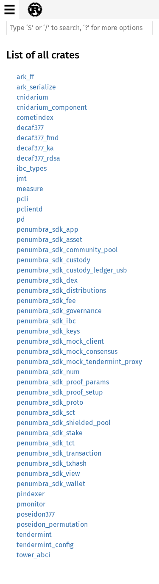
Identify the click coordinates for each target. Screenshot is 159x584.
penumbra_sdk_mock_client (60, 341)
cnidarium (32, 97)
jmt (22, 179)
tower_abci (33, 555)
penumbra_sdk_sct (46, 413)
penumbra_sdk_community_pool (67, 250)
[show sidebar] (9, 9)
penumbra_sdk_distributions (61, 290)
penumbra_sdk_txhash (51, 463)
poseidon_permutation (52, 524)
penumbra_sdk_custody (53, 260)
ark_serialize (36, 87)
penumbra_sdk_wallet (51, 484)
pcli (22, 199)
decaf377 (30, 128)
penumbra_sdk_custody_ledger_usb (72, 270)
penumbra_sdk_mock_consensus (67, 352)
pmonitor (31, 504)
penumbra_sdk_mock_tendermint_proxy (79, 362)
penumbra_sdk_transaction (59, 453)
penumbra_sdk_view (48, 474)
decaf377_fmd (38, 138)
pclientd (30, 209)
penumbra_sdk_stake (50, 433)
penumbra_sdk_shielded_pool (64, 423)
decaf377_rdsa (38, 158)
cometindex (35, 118)
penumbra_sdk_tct (46, 443)
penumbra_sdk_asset (49, 240)
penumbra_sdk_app (47, 229)
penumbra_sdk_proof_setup (60, 392)
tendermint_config (45, 545)
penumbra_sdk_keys (48, 331)
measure (30, 189)
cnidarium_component (52, 107)
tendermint (34, 535)
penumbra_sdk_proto (50, 402)
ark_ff (25, 77)
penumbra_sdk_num (48, 372)
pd (21, 219)
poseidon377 (36, 514)
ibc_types (32, 168)
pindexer (31, 494)
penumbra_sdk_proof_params (63, 382)
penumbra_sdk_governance (59, 311)
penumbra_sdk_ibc (46, 321)
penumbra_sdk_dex (47, 280)
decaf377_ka (35, 148)
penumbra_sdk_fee (46, 301)
